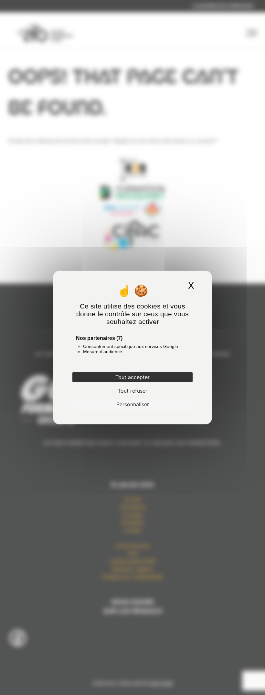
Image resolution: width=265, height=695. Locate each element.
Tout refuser (132, 390)
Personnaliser (132, 404)
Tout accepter (132, 377)
